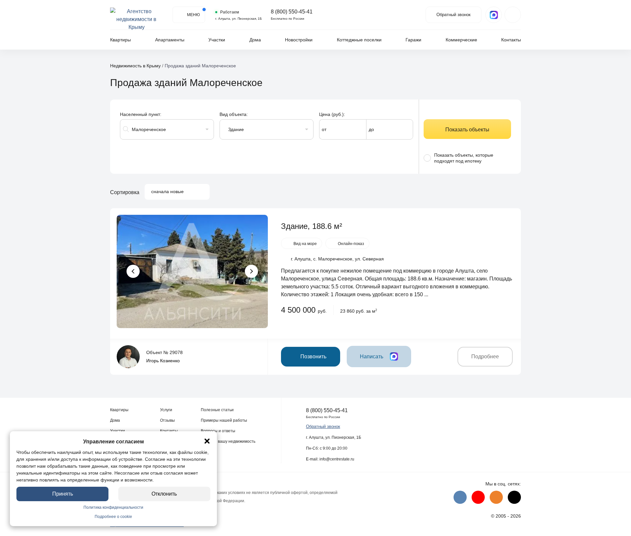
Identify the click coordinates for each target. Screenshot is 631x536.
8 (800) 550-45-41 (292, 11)
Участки (216, 39)
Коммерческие (461, 39)
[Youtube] (478, 497)
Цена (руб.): (332, 114)
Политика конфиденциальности (113, 507)
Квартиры (120, 39)
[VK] (460, 497)
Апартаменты (169, 39)
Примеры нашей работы (224, 420)
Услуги (166, 410)
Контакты (511, 39)
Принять (62, 494)
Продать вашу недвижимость (228, 441)
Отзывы (167, 420)
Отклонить (164, 494)
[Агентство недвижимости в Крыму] (136, 15)
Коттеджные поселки (359, 39)
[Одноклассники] (496, 497)
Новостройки (299, 39)
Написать (371, 356)
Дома (255, 39)
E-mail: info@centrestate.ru (330, 459)
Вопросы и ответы (218, 431)
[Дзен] (514, 497)
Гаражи (413, 39)
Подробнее (485, 356)
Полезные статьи (217, 410)
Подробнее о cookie (113, 516)
